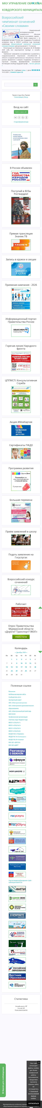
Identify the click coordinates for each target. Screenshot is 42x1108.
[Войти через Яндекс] (19, 117)
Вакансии (12, 691)
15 (11, 667)
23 (16, 671)
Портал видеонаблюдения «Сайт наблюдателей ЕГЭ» (20, 881)
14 (7, 667)
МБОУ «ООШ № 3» (15, 728)
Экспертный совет (15, 700)
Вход (26, 97)
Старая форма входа (21, 122)
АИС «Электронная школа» (18, 703)
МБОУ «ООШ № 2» (15, 725)
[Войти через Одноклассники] (26, 117)
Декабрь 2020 (21, 652)
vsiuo (24, 70)
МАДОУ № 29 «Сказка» (16, 739)
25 (26, 671)
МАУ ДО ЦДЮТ (13, 745)
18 (26, 667)
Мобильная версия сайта (17, 694)
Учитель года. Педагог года (18, 720)
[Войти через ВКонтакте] (15, 117)
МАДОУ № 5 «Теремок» (16, 734)
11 (26, 663)
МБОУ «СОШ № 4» (14, 731)
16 (16, 667)
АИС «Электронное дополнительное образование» (21, 707)
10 (21, 663)
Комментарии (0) (17, 72)
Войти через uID (21, 112)
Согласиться (33, 1103)
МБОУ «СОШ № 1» (14, 722)
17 (21, 667)
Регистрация (18, 97)
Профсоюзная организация (18, 717)
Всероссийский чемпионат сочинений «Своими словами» (18, 21)
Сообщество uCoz (15, 697)
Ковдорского (12, 10)
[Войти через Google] (22, 117)
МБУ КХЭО (12, 714)
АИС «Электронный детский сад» (20, 711)
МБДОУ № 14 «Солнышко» (17, 737)
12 (30, 663)
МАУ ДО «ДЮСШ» (14, 742)
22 (11, 671)
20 (35, 667)
